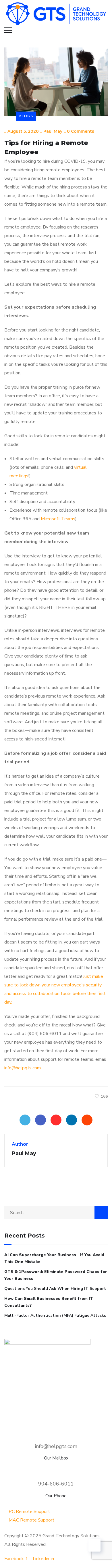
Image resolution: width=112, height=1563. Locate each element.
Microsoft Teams (58, 519)
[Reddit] (87, 1120)
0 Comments (80, 131)
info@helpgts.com (22, 1068)
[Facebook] (40, 1120)
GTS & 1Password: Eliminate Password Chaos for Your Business (55, 1275)
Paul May (52, 131)
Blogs (26, 116)
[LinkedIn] (71, 1120)
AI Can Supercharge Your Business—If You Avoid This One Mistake (54, 1258)
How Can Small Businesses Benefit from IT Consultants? (48, 1302)
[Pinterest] (56, 1120)
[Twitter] (25, 1120)
